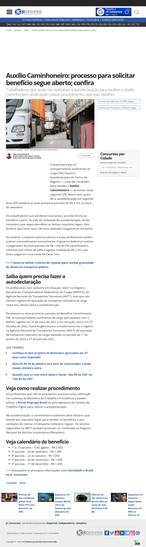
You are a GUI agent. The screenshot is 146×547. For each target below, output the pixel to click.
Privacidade (54, 533)
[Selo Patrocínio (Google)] (113, 11)
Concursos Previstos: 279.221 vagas (118, 107)
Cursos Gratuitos (113, 19)
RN (105, 24)
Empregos (78, 19)
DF (43, 24)
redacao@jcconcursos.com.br (26, 156)
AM (29, 24)
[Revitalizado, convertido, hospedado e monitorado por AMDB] (137, 542)
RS (110, 24)
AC (14, 24)
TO (137, 24)
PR (88, 24)
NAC (9, 24)
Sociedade (12, 483)
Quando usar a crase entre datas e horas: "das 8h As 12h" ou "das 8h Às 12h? (52, 377)
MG (73, 24)
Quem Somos (13, 533)
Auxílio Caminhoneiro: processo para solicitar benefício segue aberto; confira (64, 30)
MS (68, 24)
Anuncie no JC (40, 533)
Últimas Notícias (32, 19)
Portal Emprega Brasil (32, 402)
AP (23, 24)
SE (133, 24)
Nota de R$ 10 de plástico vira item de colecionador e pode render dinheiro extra (51, 366)
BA (33, 24)
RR (119, 24)
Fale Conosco (26, 533)
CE (38, 24)
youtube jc (93, 19)
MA (57, 24)
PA (78, 24)
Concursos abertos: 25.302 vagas (116, 101)
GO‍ (52, 24)
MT (63, 24)
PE (92, 24)
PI (97, 24)
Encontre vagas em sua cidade (113, 162)
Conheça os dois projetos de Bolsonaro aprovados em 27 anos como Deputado (50, 355)
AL (19, 24)
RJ (101, 24)
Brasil (22, 483)
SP (128, 24)
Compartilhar (86, 155)
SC (124, 24)
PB (83, 24)
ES (47, 24)
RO (114, 24)
